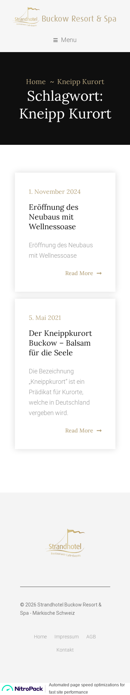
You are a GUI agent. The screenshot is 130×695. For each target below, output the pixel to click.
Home (36, 81)
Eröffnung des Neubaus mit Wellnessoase (53, 216)
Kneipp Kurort (80, 81)
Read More (79, 273)
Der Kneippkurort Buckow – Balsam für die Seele (60, 342)
